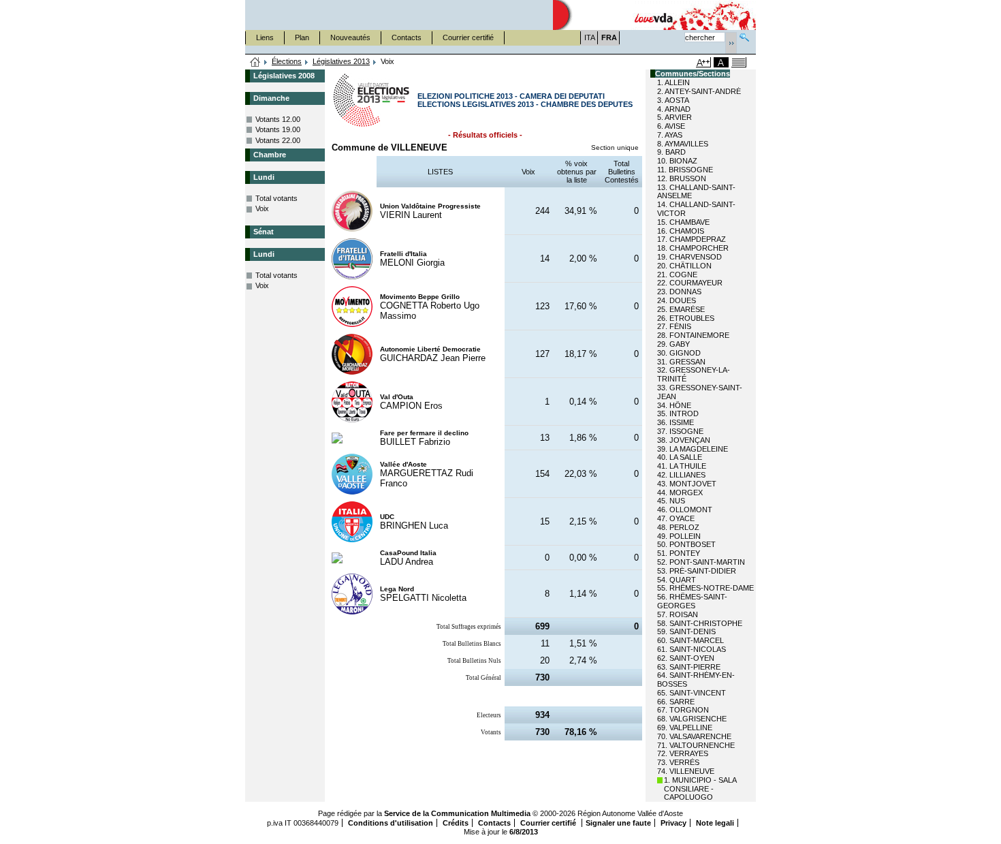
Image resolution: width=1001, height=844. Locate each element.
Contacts (407, 37)
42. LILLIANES (681, 475)
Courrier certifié (468, 37)
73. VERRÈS (678, 762)
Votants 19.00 (277, 129)
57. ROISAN (677, 614)
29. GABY (673, 344)
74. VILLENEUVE (685, 771)
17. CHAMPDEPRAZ (691, 239)
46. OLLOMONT (684, 509)
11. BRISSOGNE (685, 170)
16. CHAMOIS (680, 231)
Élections (287, 61)
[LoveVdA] (654, 15)
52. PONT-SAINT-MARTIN (701, 562)
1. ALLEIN (673, 82)
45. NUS (671, 501)
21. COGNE (677, 274)
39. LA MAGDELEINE (692, 449)
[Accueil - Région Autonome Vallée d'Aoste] (399, 15)
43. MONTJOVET (686, 484)
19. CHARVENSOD (689, 257)
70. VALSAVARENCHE (694, 736)
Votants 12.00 (277, 119)
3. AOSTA (673, 100)
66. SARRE (676, 702)
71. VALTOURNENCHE (696, 745)
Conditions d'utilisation (390, 823)
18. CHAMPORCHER (693, 248)
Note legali (715, 823)
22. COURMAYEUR (689, 283)
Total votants (276, 198)
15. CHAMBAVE (683, 222)
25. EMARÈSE (681, 309)
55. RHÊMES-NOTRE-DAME (705, 588)
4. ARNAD (673, 109)
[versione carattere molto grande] (703, 62)
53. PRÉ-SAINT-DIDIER (696, 571)
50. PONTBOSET (686, 544)
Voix (262, 208)
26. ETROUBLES (685, 318)
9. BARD (671, 152)
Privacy (673, 823)
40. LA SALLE (679, 457)
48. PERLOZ (678, 527)
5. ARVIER (674, 117)
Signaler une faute (618, 823)
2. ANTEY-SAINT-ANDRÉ (699, 91)
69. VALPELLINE (684, 727)
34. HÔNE (674, 405)
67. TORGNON (683, 710)
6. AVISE (671, 126)
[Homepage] (255, 62)
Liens (265, 37)
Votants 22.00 (277, 140)
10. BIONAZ (677, 161)
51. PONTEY (678, 553)
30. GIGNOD (679, 353)
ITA (589, 37)
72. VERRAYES (682, 753)
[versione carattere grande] (685, 62)
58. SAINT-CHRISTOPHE (699, 623)
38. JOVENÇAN (683, 440)
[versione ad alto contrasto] (721, 62)
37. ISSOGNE (680, 431)
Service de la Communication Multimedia (457, 813)
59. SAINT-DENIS (686, 631)
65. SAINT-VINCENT (691, 693)
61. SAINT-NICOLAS (691, 649)
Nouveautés (350, 37)
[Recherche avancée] (744, 36)
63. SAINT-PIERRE (688, 667)
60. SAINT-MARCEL (690, 640)
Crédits (455, 823)
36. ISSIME (675, 422)
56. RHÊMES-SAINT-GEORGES (692, 601)
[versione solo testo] (738, 62)
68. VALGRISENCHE (692, 719)
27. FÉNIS (674, 326)
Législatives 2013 (341, 61)
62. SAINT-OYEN (685, 658)
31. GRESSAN (681, 362)
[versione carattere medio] (668, 62)
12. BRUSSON (681, 178)
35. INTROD (678, 413)
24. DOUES (676, 300)
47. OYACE (676, 518)
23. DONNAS (679, 291)
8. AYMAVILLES (682, 144)
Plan (302, 37)
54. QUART (676, 580)
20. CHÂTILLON (684, 266)
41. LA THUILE (681, 466)
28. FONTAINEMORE (693, 335)
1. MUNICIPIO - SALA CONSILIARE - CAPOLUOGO (700, 789)
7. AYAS (669, 135)
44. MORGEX (680, 492)
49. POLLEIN (679, 536)
